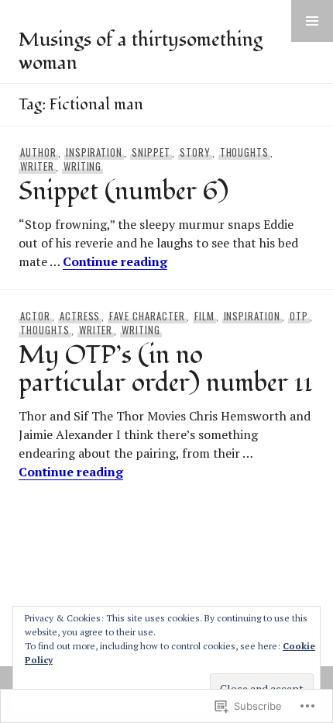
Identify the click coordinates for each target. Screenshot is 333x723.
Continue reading (115, 261)
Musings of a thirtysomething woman (141, 51)
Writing (83, 166)
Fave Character (147, 315)
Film (204, 315)
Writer (37, 166)
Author (38, 152)
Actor (35, 315)
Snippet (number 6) (123, 192)
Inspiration (94, 152)
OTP (299, 315)
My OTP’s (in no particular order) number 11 (166, 369)
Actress (80, 315)
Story (195, 152)
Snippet (151, 152)
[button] (312, 21)
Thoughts (244, 152)
